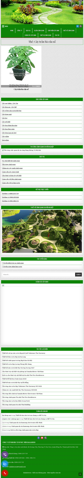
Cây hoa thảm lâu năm (9, 125)
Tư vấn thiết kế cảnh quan (11, 161)
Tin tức (57, 35)
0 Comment (37, 86)
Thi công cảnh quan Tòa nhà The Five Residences (19, 397)
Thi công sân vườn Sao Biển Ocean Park (16, 401)
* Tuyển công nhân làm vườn (12, 266)
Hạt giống (5, 140)
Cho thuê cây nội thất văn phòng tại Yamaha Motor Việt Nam (23, 371)
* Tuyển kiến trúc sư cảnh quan (13, 263)
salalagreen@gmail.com (17, 466)
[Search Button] (80, 26)
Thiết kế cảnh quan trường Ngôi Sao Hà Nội (17, 360)
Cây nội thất (22, 51)
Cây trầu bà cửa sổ (21, 89)
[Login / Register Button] (77, 26)
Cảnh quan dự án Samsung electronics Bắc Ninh (25, 422)
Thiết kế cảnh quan (68, 30)
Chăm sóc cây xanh (30, 35)
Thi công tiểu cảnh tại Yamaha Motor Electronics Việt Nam (22, 393)
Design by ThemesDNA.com (42, 476)
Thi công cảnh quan (9, 164)
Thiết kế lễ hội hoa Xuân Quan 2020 (14, 379)
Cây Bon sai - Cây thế (9, 107)
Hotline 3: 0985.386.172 (10, 201)
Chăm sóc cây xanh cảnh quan (12, 168)
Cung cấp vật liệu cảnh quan (11, 179)
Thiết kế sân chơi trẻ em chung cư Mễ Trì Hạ (31, 415)
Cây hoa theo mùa (8, 129)
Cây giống (5, 136)
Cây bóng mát (7, 114)
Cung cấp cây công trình (10, 172)
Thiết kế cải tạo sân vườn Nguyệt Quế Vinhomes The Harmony (23, 353)
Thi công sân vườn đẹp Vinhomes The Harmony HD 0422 (22, 386)
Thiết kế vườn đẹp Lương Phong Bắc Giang (17, 364)
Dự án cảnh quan (39, 30)
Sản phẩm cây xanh (53, 30)
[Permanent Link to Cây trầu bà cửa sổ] (21, 66)
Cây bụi (4, 118)
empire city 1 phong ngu (10, 419)
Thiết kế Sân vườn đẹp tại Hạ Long (14, 357)
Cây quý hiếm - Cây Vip (10, 103)
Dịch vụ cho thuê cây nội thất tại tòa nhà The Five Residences (23, 375)
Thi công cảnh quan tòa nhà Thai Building (16, 404)
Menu (6, 26)
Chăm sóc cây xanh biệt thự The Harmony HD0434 (19, 390)
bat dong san (6, 415)
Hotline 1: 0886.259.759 (10, 193)
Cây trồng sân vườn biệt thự (11, 110)
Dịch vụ (28, 30)
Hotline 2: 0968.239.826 (10, 197)
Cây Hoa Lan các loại (9, 133)
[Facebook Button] (38, 437)
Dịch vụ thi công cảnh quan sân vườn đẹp (24, 430)
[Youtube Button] (42, 437)
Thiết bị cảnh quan (45, 35)
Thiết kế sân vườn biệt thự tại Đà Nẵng (15, 382)
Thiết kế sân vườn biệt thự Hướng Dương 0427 (18, 368)
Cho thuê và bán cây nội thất (11, 175)
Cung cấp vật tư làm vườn (11, 183)
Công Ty (19, 30)
